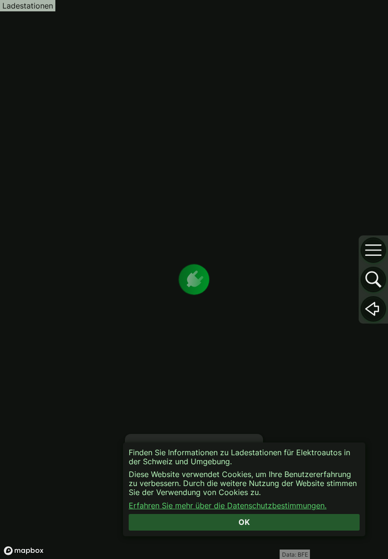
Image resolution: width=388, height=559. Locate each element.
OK (244, 522)
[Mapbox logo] (23, 550)
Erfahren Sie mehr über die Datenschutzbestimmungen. (227, 505)
